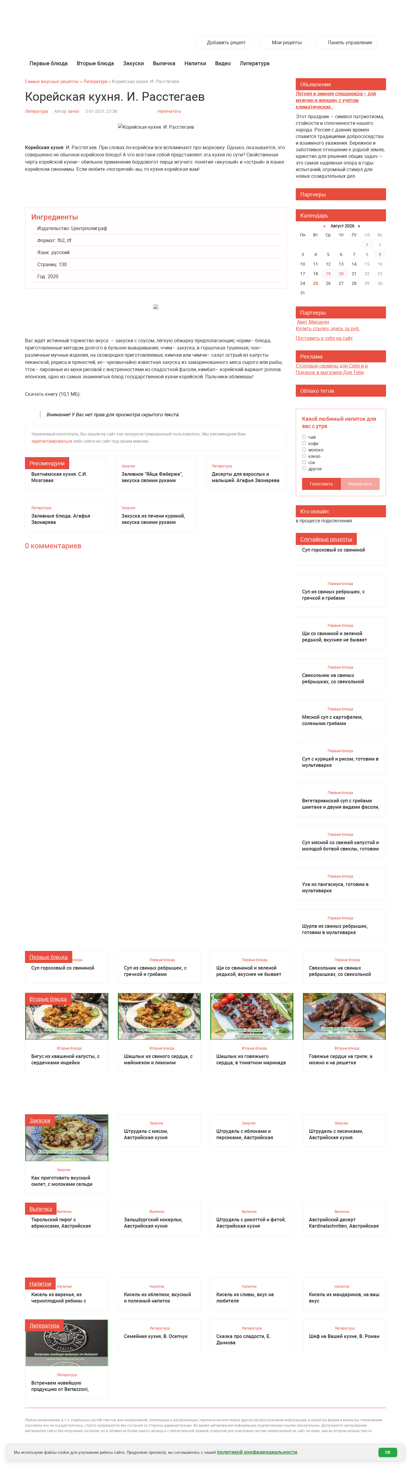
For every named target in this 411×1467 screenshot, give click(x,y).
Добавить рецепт (226, 42)
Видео (223, 63)
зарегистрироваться (51, 441)
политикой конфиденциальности (257, 1452)
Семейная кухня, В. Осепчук (156, 1336)
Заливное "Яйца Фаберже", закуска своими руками (152, 477)
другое (314, 469)
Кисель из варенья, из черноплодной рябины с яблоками (58, 1297)
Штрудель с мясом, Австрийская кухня (146, 1134)
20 (341, 273)
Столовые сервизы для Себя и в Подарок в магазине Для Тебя (332, 369)
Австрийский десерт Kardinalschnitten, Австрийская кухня (344, 1222)
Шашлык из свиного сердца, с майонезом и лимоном (158, 1059)
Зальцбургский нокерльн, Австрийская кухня (153, 1222)
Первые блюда (48, 63)
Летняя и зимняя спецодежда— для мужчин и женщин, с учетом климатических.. (336, 100)
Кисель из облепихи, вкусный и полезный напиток (157, 1297)
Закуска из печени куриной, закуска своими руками (153, 519)
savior (73, 111)
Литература (255, 63)
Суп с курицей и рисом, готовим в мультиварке (340, 762)
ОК (388, 1452)
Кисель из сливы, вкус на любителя (245, 1297)
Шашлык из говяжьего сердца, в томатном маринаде (251, 1059)
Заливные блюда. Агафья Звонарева (60, 519)
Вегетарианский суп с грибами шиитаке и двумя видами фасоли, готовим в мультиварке (340, 804)
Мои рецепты (287, 42)
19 (328, 273)
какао (313, 456)
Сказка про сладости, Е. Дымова (243, 1339)
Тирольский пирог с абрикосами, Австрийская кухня (61, 1222)
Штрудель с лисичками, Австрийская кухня (336, 1134)
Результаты (360, 484)
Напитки (195, 63)
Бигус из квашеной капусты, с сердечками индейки (65, 1059)
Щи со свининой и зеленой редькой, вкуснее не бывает (334, 636)
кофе (312, 443)
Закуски (133, 63)
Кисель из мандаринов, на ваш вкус (344, 1297)
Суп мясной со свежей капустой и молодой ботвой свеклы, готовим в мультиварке (340, 845)
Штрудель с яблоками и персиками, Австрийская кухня (244, 1134)
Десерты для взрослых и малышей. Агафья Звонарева (246, 477)
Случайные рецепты (326, 539)
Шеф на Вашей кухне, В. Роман (344, 1336)
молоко (315, 450)
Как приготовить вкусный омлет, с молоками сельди (61, 1181)
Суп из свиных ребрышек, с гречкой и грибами (333, 595)
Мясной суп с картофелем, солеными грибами (332, 720)
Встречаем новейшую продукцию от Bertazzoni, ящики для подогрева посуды (65, 1386)
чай (311, 437)
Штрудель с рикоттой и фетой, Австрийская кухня (251, 1222)
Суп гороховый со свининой (333, 550)
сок (311, 462)
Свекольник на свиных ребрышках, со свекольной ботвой (333, 678)
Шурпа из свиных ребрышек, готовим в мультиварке (335, 929)
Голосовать (321, 484)
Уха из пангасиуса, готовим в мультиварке (335, 887)
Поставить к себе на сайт (324, 338)
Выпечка (164, 63)
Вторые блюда (95, 63)
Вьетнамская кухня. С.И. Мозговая (59, 477)
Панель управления (350, 42)
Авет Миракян (313, 321)
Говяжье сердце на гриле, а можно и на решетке (340, 1059)
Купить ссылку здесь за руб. (328, 328)
